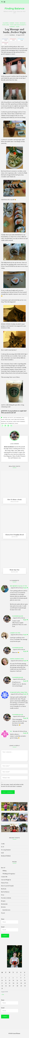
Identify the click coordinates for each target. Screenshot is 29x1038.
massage (23, 23)
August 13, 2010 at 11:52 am (17, 660)
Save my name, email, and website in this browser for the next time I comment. (12, 785)
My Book (3, 889)
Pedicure (7, 419)
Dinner (12, 23)
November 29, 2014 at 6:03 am (20, 731)
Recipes (3, 901)
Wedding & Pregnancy (9, 873)
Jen (11, 731)
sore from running (19, 421)
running (12, 26)
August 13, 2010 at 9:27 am (17, 634)
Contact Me (4, 876)
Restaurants (4, 904)
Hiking (4, 870)
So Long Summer (6, 849)
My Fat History (5, 892)
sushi (17, 26)
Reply (24, 587)
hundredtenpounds (17, 616)
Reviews (3, 907)
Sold (2, 853)
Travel (3, 913)
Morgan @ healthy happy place (18, 692)
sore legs (4, 423)
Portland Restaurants (18, 24)
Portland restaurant (17, 419)
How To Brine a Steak (14, 499)
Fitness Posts (4, 882)
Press (2, 895)
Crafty (3, 843)
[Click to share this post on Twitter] (5, 425)
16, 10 (2, 846)
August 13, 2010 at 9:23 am (19, 618)
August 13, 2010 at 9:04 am (17, 587)
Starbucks (11, 423)
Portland (5, 24)
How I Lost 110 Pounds (7, 885)
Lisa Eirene (12, 35)
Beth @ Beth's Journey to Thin (18, 586)
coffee (5, 417)
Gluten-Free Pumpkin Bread (14, 534)
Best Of (3, 867)
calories (6, 23)
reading (3, 421)
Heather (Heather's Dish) (17, 658)
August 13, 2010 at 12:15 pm (19, 679)
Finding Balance (14, 8)
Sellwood (9, 421)
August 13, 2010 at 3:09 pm (17, 694)
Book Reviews (6, 910)
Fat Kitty (10, 417)
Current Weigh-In (6, 879)
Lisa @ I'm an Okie (15, 632)
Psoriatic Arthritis (6, 898)
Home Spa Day (14, 570)
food (17, 23)
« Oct (2, 994)
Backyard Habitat (6, 856)
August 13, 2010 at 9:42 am (19, 649)
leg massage (18, 417)
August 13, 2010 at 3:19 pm (19, 716)
